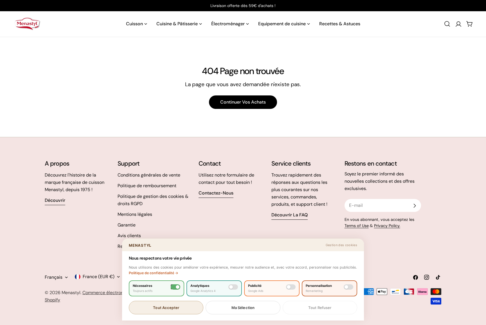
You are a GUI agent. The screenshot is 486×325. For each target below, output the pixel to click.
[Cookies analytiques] (233, 287)
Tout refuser (320, 307)
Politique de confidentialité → (153, 273)
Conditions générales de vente (149, 175)
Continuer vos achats (243, 102)
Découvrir (55, 200)
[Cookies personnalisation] (348, 287)
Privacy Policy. (387, 225)
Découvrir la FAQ (289, 215)
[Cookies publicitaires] (291, 287)
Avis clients (129, 236)
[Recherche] (447, 23)
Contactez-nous (216, 193)
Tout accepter (166, 307)
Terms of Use (357, 225)
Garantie (127, 225)
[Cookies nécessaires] (175, 287)
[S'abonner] (414, 206)
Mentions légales (135, 214)
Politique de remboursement (147, 186)
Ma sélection (243, 307)
